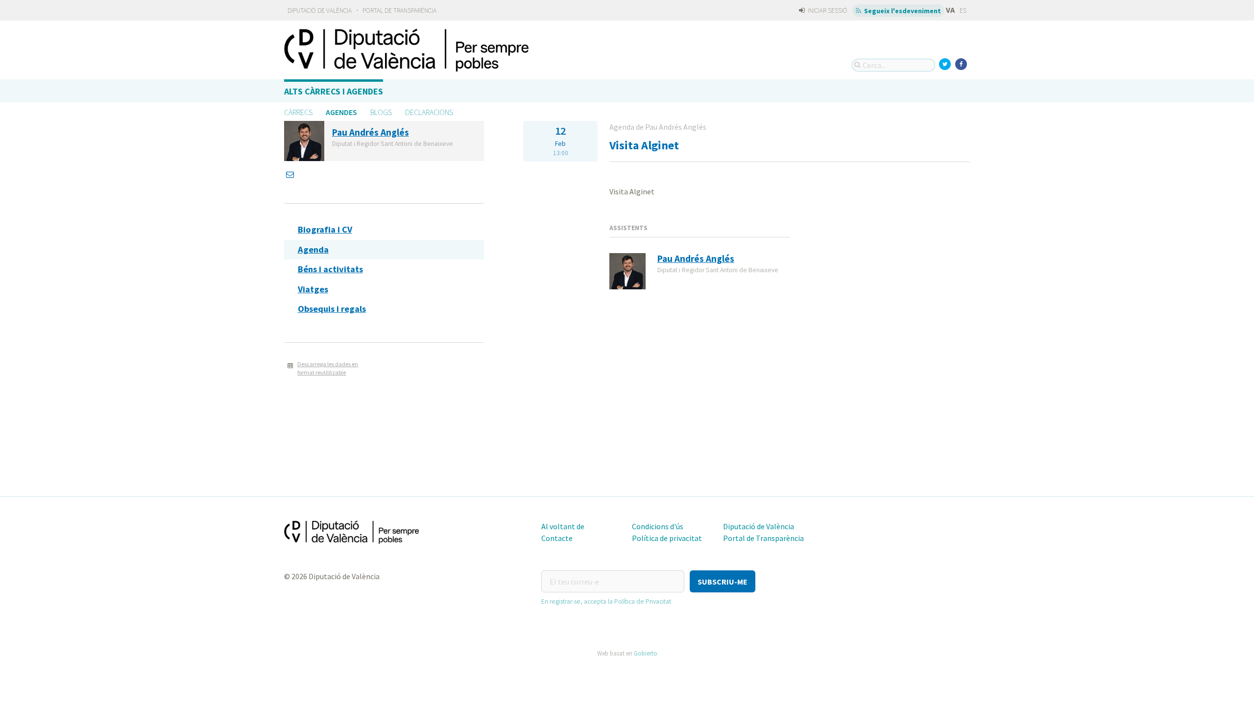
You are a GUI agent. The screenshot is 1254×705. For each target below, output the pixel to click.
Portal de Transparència (399, 10)
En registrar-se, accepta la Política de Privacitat (606, 601)
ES (963, 10)
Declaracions (429, 112)
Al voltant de (562, 526)
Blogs (381, 112)
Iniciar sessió (826, 10)
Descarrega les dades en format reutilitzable (327, 368)
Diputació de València (320, 10)
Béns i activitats (330, 269)
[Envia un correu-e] (291, 174)
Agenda (313, 249)
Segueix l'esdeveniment (902, 10)
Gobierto (645, 653)
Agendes (341, 112)
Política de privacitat (667, 538)
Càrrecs (298, 112)
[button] (722, 581)
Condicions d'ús (657, 526)
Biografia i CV (325, 229)
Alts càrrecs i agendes (333, 91)
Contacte (557, 538)
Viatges (313, 289)
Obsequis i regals (332, 308)
